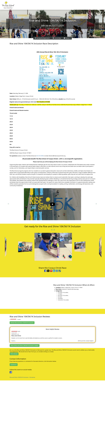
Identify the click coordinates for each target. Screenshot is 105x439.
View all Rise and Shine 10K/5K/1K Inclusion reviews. (25, 345)
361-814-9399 (39, 156)
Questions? (14, 364)
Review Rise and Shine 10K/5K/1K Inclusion (22, 322)
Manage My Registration (43, 38)
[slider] (13, 319)
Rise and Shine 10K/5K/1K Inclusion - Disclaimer (22, 377)
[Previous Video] (51, 229)
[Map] (26, 292)
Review (67, 38)
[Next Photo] (53, 229)
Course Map (57, 38)
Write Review (14, 354)
